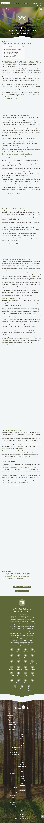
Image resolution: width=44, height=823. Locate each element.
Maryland (22, 764)
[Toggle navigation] (41, 9)
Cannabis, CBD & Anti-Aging (11, 55)
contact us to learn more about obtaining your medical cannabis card (17, 479)
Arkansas (22, 736)
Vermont (22, 812)
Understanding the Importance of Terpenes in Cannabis (17, 576)
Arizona (22, 734)
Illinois (22, 745)
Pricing (41, 1)
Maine (22, 762)
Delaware (22, 741)
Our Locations (22, 733)
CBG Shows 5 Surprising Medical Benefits (14, 578)
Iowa (22, 759)
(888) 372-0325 (11, 719)
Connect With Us (32, 714)
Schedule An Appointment (22, 586)
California (22, 738)
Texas (22, 809)
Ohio (22, 783)
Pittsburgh (13, 806)
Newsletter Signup (11, 724)
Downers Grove (15, 754)
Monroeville (14, 799)
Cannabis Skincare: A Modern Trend (10, 48)
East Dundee (14, 752)
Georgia (22, 743)
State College (14, 792)
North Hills (13, 797)
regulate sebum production (33, 177)
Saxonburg (13, 793)
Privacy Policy (12, 726)
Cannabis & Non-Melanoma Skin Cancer (13, 52)
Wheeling (13, 750)
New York (22, 781)
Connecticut (22, 740)
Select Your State (21, 591)
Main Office (12, 714)
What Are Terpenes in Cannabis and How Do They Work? (17, 573)
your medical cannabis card (27, 96)
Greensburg (14, 802)
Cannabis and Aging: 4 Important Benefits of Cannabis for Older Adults (20, 575)
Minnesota (22, 769)
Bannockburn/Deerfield (16, 747)
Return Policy (12, 729)
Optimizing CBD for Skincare (11, 56)
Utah (22, 810)
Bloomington (14, 749)
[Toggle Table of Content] (22, 46)
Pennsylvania (22, 790)
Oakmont (13, 795)
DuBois (13, 804)
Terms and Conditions (12, 727)
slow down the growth (7, 231)
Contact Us (11, 720)
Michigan (22, 768)
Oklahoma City (14, 787)
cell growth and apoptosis (17, 237)
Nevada (22, 778)
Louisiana (22, 760)
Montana (22, 776)
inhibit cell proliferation (18, 143)
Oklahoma (22, 785)
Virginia (22, 814)
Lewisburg (13, 800)
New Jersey (22, 780)
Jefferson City (14, 773)
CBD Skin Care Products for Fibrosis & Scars (14, 53)
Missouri (22, 771)
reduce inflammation (31, 276)
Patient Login (12, 722)
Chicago (13, 756)
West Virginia (22, 816)
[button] (42, 816)
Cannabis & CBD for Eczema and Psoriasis (13, 49)
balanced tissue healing (26, 287)
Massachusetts (22, 766)
